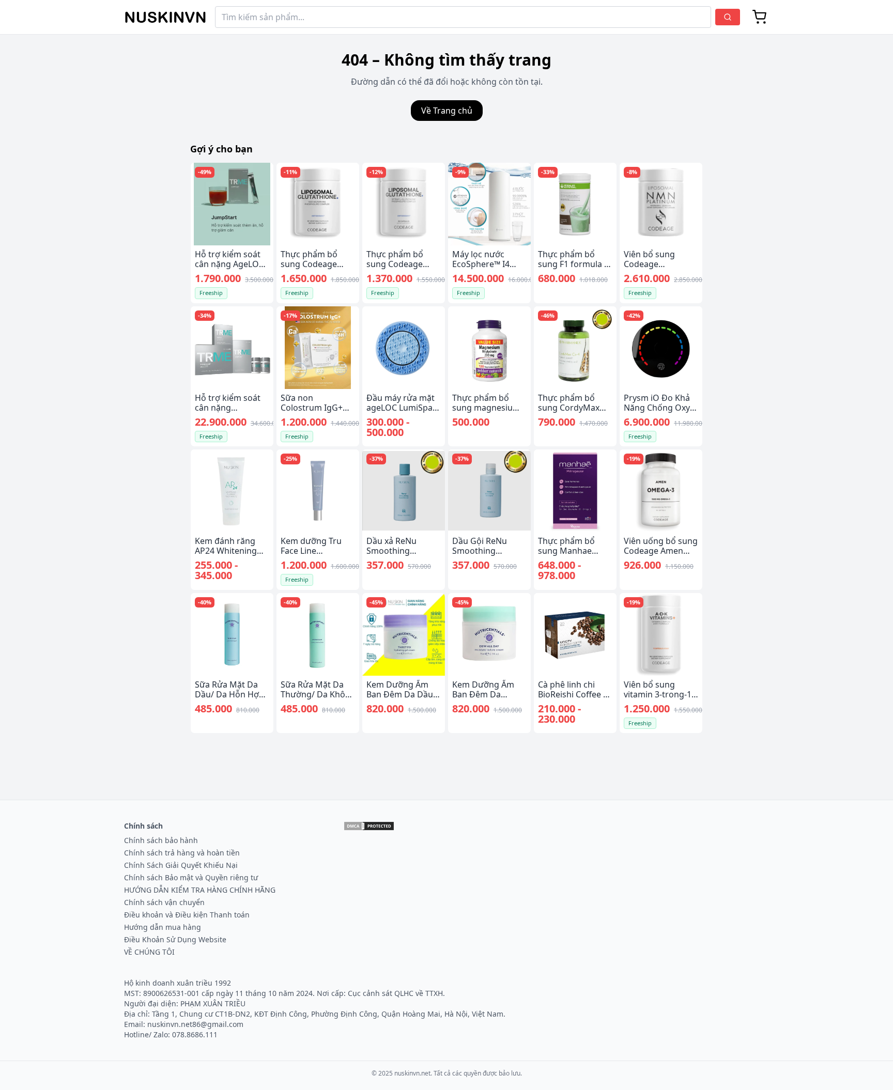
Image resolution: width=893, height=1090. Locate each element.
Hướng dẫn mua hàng (162, 927)
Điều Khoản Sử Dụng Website (175, 939)
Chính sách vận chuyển (164, 902)
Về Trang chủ (446, 110)
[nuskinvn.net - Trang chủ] (165, 17)
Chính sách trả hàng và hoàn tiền (182, 853)
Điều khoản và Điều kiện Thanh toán (187, 915)
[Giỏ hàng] (759, 17)
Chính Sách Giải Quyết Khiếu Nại (181, 865)
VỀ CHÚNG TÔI (149, 952)
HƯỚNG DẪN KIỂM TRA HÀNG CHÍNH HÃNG (199, 890)
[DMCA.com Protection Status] (369, 826)
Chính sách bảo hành (161, 840)
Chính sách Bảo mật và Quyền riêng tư (191, 877)
